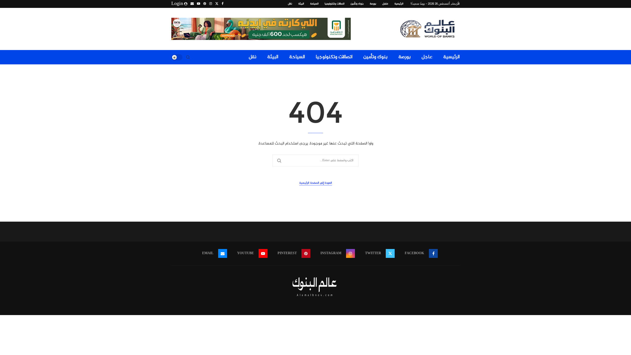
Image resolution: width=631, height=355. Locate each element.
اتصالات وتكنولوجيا (334, 3)
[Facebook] (222, 4)
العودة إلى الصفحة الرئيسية (315, 183)
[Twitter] (216, 4)
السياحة (314, 3)
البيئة (301, 3)
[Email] (192, 4)
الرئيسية (398, 3)
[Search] (187, 57)
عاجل (385, 3)
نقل (290, 3)
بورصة (373, 3)
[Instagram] (210, 4)
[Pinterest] (204, 4)
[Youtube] (198, 4)
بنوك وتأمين (357, 3)
